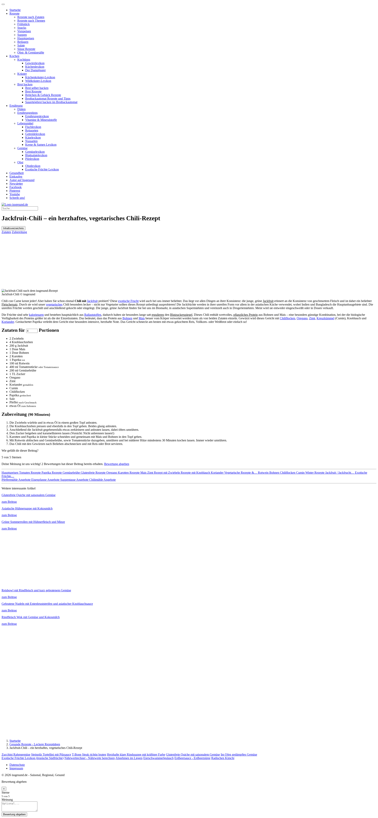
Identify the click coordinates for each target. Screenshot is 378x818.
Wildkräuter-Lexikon (38, 80)
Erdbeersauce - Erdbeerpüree (192, 758)
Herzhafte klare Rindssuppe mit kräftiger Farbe (136, 754)
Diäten (21, 109)
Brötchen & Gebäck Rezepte (43, 95)
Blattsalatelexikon (36, 155)
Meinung (7, 799)
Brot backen (24, 84)
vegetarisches (54, 304)
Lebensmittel (25, 123)
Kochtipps (23, 59)
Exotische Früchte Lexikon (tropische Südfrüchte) (33, 758)
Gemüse (22, 148)
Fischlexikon (33, 127)
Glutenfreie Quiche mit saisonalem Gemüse (193, 754)
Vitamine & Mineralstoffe (41, 119)
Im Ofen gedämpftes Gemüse (239, 754)
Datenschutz (17, 764)
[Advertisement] (120, 261)
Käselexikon (33, 137)
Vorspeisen (24, 31)
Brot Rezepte (33, 91)
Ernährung (16, 105)
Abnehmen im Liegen (129, 758)
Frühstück (23, 24)
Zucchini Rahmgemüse (16, 754)
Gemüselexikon (35, 151)
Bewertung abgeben (116, 464)
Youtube (14, 194)
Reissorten (31, 130)
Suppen (22, 34)
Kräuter (22, 73)
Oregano (302, 318)
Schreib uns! (17, 197)
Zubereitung (19, 232)
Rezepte (14, 13)
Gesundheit (16, 173)
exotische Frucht (128, 301)
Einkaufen (15, 176)
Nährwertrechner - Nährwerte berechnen (89, 758)
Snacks (21, 27)
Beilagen (22, 42)
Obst (20, 162)
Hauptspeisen (25, 38)
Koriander (8, 321)
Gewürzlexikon (34, 63)
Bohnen (127, 318)
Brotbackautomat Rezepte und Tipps (47, 98)
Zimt (312, 318)
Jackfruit (92, 301)
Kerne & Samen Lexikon (41, 144)
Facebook (15, 187)
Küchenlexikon (34, 66)
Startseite (15, 10)
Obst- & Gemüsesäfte (30, 52)
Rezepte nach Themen (31, 20)
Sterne (5, 792)
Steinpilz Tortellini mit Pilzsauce (51, 754)
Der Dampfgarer (35, 70)
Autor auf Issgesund (21, 180)
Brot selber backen (36, 88)
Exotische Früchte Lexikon (42, 169)
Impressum (16, 768)
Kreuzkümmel (325, 318)
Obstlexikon (32, 166)
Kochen (14, 56)
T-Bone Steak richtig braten (89, 754)
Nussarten (31, 141)
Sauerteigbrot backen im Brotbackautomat (51, 102)
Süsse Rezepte (26, 49)
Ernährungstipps (27, 112)
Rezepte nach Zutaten (30, 17)
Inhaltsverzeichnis (13, 228)
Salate (21, 45)
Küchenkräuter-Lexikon (40, 77)
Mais (142, 318)
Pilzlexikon (32, 158)
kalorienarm (36, 314)
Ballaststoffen (92, 314)
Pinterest (14, 190)
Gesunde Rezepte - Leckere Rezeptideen (34, 744)
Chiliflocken (287, 318)
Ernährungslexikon (37, 116)
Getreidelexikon (35, 134)
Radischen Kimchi (222, 758)
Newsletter (16, 183)
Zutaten (6, 232)
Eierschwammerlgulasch (158, 758)
